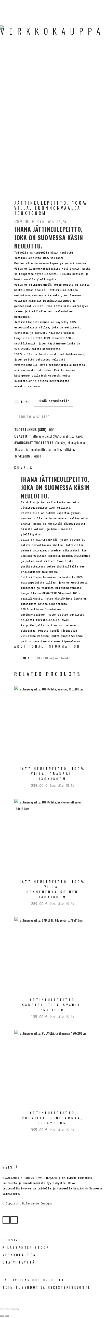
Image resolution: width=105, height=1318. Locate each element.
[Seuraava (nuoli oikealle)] (7, 1316)
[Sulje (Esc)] (17, 1309)
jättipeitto (54, 449)
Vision (37, 456)
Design (19, 449)
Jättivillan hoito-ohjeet (34, 1280)
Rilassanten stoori (27, 1247)
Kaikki (80, 436)
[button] (32, 417)
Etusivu (12, 1240)
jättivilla (69, 449)
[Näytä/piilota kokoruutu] (7, 1309)
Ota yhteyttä (19, 1262)
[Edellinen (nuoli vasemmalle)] (2, 1316)
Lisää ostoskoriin (53, 401)
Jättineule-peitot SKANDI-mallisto (52, 436)
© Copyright (12, 1203)
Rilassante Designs (37, 1203)
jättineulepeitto (36, 449)
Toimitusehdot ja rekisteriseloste (47, 1287)
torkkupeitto (23, 456)
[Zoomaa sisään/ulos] (2, 1309)
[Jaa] (12, 1309)
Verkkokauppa (19, 1255)
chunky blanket (77, 442)
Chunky (60, 442)
